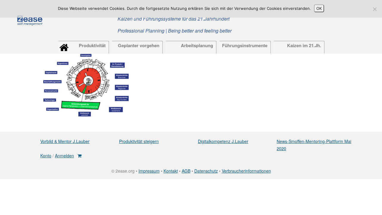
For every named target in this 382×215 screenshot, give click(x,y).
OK (319, 8)
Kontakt (171, 171)
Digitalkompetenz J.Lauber (223, 141)
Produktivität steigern (139, 141)
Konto (45, 156)
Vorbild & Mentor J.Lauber (65, 141)
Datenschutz (206, 171)
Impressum (149, 171)
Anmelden (64, 156)
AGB (186, 171)
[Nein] (375, 9)
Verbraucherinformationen (246, 171)
